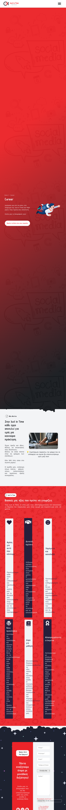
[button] (59, 3)
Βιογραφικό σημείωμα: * (44, 799)
